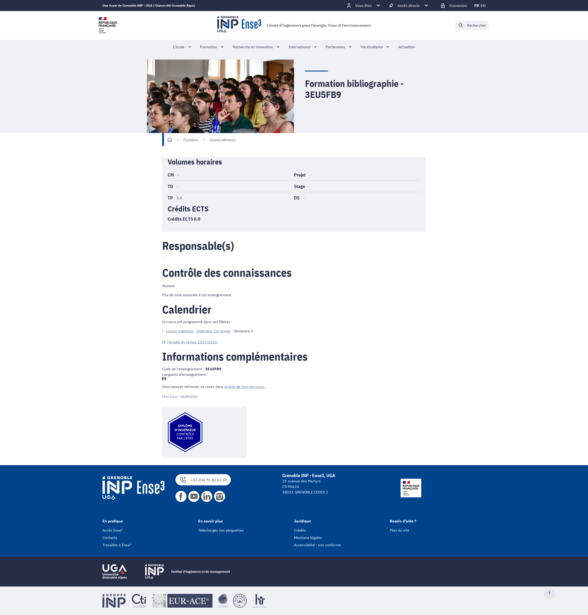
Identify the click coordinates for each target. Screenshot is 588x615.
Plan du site (399, 530)
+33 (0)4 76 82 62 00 (208, 480)
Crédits (300, 530)
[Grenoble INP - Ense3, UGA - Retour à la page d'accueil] (239, 25)
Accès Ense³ (112, 530)
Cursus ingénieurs (222, 139)
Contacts (109, 537)
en (483, 5)
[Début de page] (551, 594)
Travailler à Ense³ (116, 545)
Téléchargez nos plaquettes (221, 530)
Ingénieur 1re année (214, 331)
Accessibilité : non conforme (317, 545)
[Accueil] (169, 139)
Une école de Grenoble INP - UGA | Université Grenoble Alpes (148, 5)
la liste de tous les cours (244, 386)
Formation (191, 139)
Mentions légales (308, 537)
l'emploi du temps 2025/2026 (192, 342)
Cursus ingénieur (180, 331)
